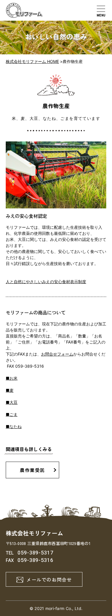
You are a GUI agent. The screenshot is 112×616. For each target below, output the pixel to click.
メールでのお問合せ (49, 579)
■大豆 (12, 402)
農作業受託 (32, 470)
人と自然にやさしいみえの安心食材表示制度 (46, 281)
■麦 (9, 390)
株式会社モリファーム (34, 533)
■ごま (12, 414)
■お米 (12, 378)
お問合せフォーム (57, 354)
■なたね (14, 426)
